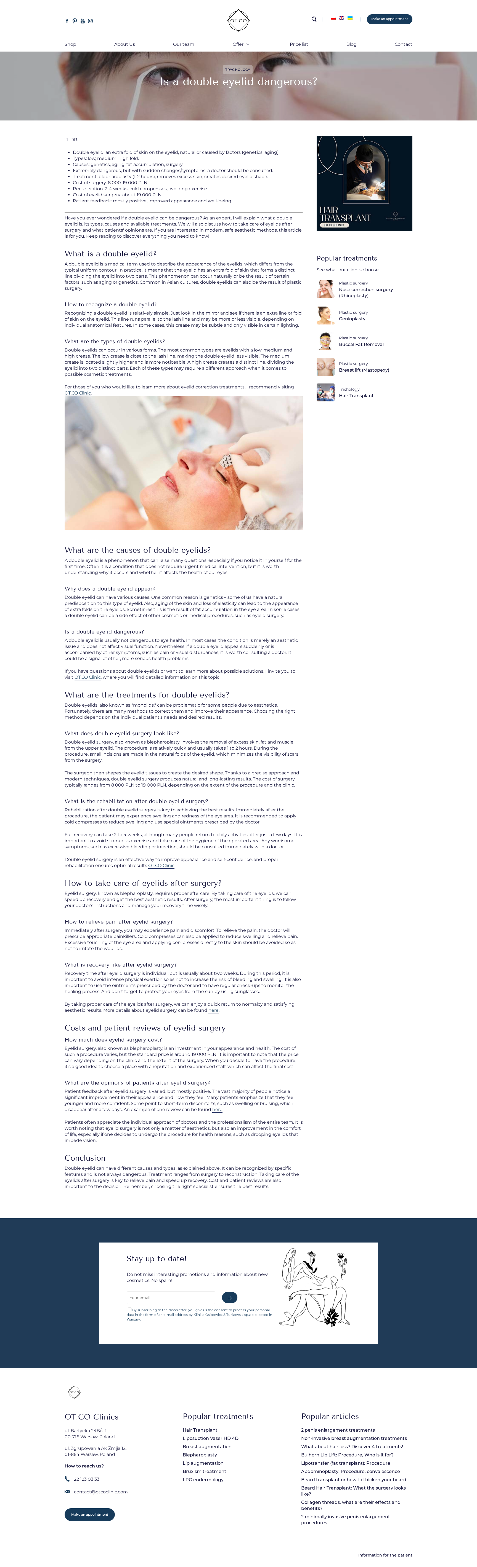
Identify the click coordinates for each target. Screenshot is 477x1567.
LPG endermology (203, 1479)
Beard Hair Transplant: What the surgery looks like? (353, 1491)
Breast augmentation (207, 1446)
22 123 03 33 (86, 1479)
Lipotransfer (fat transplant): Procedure (345, 1463)
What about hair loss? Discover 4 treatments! (352, 1446)
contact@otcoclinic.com (101, 1491)
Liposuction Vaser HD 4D (211, 1438)
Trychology (237, 70)
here (213, 1010)
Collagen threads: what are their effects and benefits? (351, 1505)
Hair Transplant (200, 1430)
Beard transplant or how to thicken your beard (353, 1479)
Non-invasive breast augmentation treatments (354, 1438)
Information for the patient (385, 1555)
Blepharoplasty (200, 1455)
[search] (314, 21)
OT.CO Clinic (78, 393)
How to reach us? (84, 1466)
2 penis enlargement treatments (338, 1430)
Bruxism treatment (204, 1471)
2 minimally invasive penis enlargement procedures (345, 1519)
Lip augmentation (203, 1463)
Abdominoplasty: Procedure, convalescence (350, 1471)
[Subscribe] (229, 1297)
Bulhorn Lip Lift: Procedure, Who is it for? (347, 1455)
